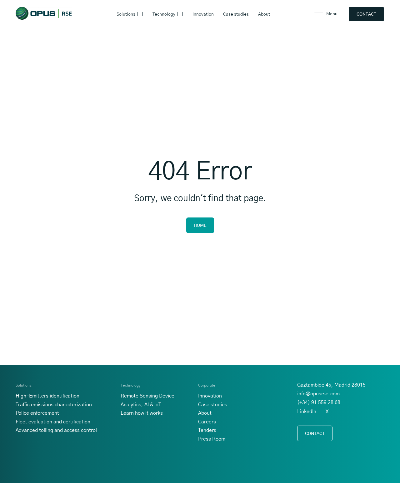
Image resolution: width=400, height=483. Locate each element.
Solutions (126, 14)
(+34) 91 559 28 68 (318, 402)
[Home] (44, 13)
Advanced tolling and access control (56, 430)
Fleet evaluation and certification (53, 421)
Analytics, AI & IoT (141, 404)
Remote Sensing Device (147, 395)
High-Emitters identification (47, 395)
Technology (163, 14)
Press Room (211, 439)
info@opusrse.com (318, 393)
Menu (332, 14)
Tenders (207, 430)
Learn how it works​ (142, 413)
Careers (207, 421)
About (264, 14)
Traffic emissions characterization (54, 404)
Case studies (236, 14)
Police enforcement (37, 413)
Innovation (203, 14)
